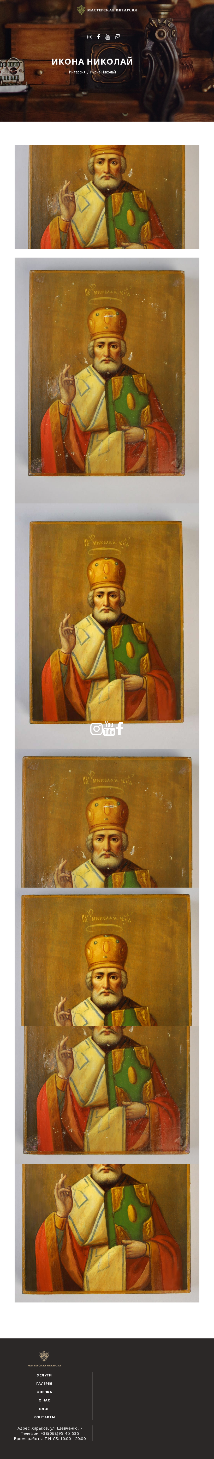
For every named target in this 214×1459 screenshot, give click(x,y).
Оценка (44, 1391)
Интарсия (77, 72)
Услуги (44, 1375)
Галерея (44, 1383)
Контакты (44, 1417)
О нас (44, 1400)
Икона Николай (103, 72)
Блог (44, 1408)
